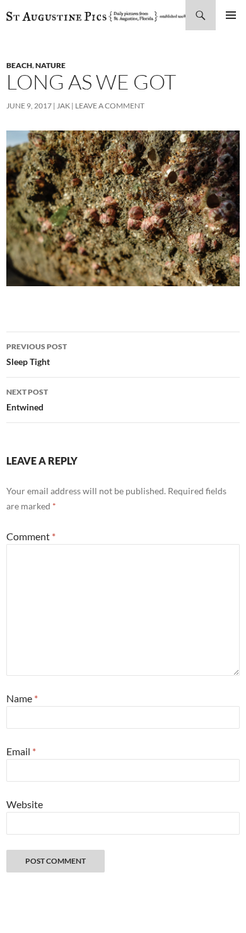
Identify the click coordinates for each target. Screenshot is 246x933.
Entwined (27, 399)
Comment (31, 536)
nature (50, 65)
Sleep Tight (36, 354)
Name (22, 698)
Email (21, 751)
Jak (63, 105)
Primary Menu (231, 15)
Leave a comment (109, 105)
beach (19, 65)
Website (24, 804)
